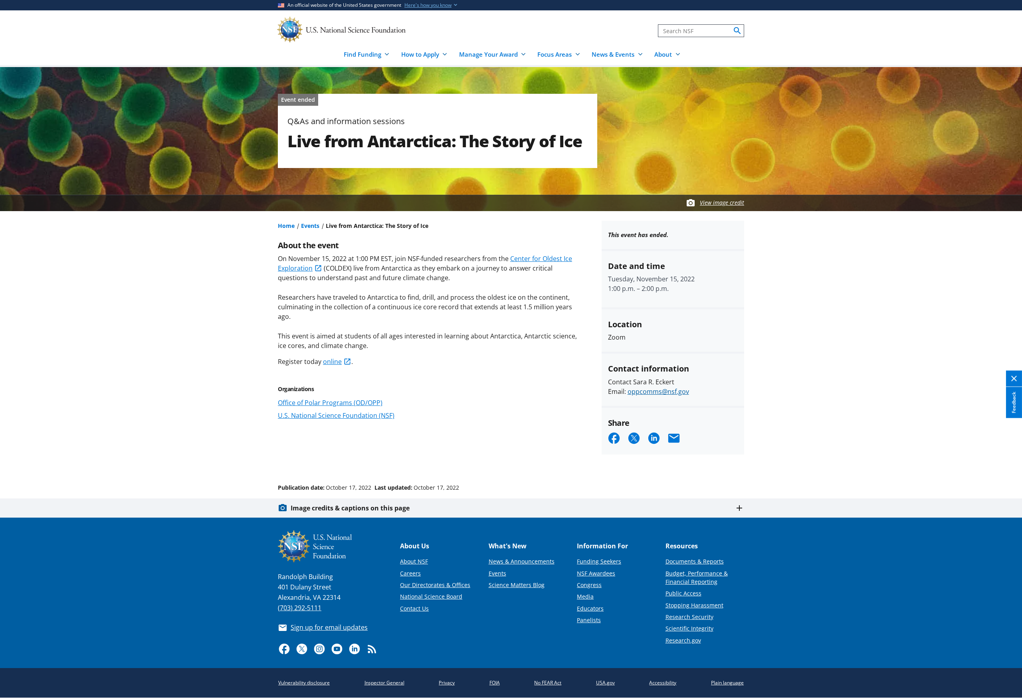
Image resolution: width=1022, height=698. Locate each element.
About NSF (414, 561)
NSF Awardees (596, 573)
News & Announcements (522, 561)
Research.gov (683, 640)
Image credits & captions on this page (350, 508)
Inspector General (384, 682)
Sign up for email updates (329, 627)
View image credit (722, 202)
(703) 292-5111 (299, 607)
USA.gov (605, 682)
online (332, 361)
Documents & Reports (694, 561)
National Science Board (431, 596)
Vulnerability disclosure (304, 682)
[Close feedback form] (1014, 378)
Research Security (689, 617)
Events (310, 225)
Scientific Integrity (689, 628)
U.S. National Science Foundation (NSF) (336, 415)
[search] (737, 31)
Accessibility (662, 682)
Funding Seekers (599, 561)
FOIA (494, 682)
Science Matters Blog (517, 585)
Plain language (727, 682)
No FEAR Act (547, 682)
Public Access (683, 593)
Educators (590, 608)
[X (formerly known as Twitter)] (301, 649)
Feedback (1013, 402)
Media (585, 596)
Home (286, 225)
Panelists (589, 620)
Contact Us (414, 608)
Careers (410, 573)
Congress (589, 585)
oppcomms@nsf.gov (658, 391)
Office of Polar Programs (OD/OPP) (330, 402)
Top (1004, 457)
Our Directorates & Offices (435, 585)
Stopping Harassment (694, 605)
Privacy (447, 682)
